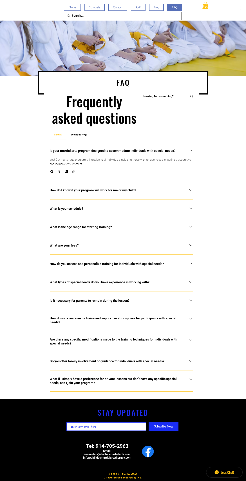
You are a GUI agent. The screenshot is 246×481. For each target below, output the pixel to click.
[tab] (58, 134)
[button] (52, 171)
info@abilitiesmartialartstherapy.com (107, 457)
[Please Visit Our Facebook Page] (148, 451)
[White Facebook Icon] (233, 8)
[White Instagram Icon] (239, 8)
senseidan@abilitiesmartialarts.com (107, 454)
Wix (139, 477)
